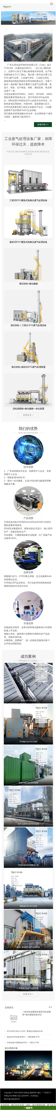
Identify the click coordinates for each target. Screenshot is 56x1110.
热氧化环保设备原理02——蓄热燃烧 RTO (23, 1037)
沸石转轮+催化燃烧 (28, 284)
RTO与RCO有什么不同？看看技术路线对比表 (25, 1031)
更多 (50, 1007)
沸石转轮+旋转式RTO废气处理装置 (28, 367)
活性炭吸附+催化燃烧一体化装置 (28, 409)
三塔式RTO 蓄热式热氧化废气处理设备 (28, 200)
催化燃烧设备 (38, 1105)
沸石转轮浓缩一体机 (20, 1105)
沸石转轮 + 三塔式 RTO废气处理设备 (28, 325)
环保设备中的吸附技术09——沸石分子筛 (23, 1043)
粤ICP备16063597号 (12, 1099)
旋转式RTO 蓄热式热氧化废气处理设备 (28, 242)
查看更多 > (28, 415)
